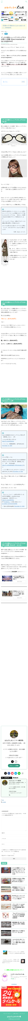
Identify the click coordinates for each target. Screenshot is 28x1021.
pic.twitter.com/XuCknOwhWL (9, 503)
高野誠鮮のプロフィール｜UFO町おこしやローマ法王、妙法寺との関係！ (18, 889)
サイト (3, 844)
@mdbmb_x (7, 502)
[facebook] (9, 773)
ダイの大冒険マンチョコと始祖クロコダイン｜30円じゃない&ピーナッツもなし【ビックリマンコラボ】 (18, 871)
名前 (3, 832)
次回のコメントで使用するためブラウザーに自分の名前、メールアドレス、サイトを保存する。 (14, 850)
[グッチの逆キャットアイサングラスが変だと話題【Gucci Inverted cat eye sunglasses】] (15, 773)
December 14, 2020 (7, 445)
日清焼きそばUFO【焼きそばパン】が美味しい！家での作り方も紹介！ (18, 880)
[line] (19, 773)
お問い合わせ (15, 1013)
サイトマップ (22, 1013)
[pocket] (12, 773)
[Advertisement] (14, 101)
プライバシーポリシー (7, 1013)
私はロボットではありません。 (8, 855)
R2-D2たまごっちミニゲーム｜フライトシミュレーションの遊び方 (18, 897)
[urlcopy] (22, 773)
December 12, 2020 (19, 506)
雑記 (3, 800)
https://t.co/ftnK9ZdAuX (8, 441)
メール (4, 838)
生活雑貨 (4, 802)
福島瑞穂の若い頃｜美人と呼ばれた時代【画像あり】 (18, 924)
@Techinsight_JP (19, 465)
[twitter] (12, 761)
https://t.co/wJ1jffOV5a (8, 500)
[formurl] (16, 761)
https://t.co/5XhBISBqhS (8, 465)
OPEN (23, 81)
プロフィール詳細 (14, 765)
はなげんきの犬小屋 (14, 1016)
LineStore (14, 984)
